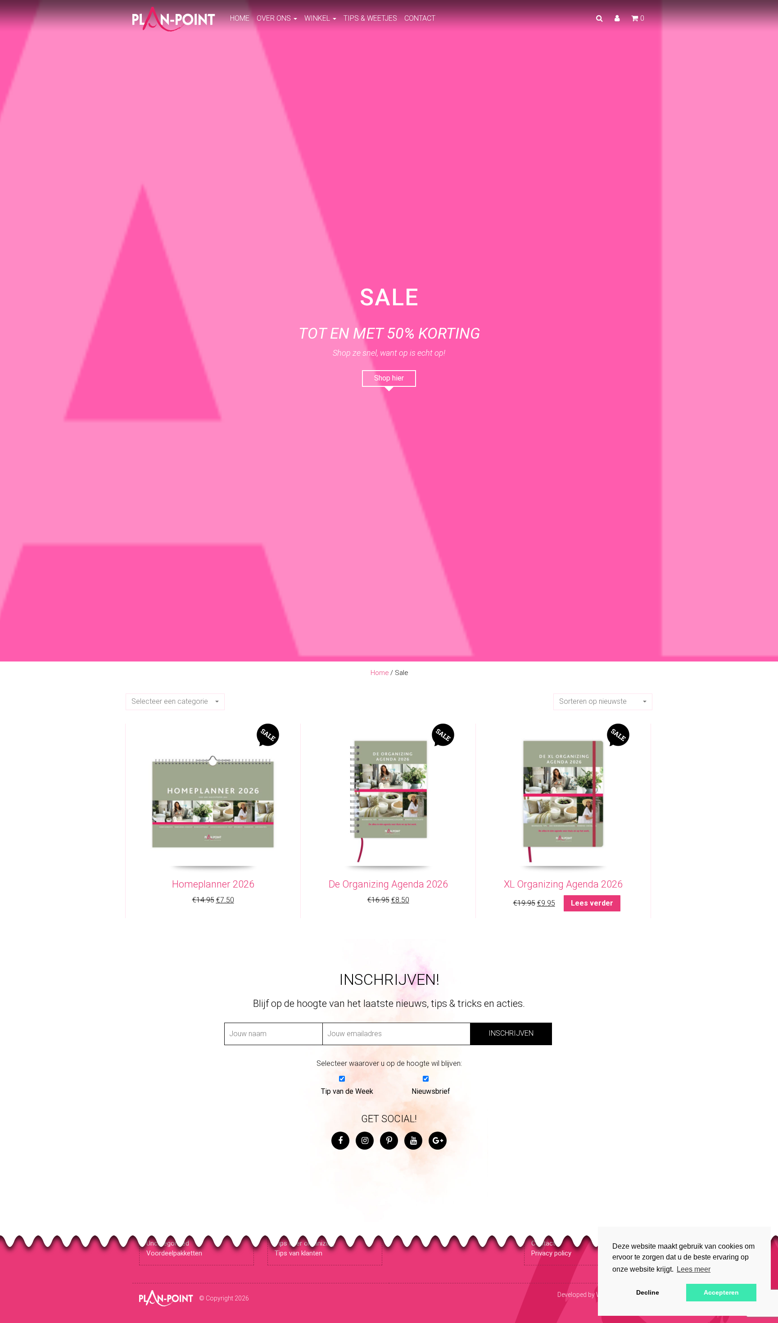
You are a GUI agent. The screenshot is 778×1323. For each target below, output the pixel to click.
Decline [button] (647, 1292)
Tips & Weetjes (370, 18)
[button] (175, 701)
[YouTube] (413, 1141)
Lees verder (592, 903)
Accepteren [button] (721, 1292)
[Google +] (438, 1141)
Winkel (318, 18)
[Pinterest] (389, 1141)
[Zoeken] (599, 18)
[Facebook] (340, 1141)
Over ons (275, 18)
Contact (419, 18)
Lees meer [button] (693, 1269)
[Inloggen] (617, 18)
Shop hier (389, 378)
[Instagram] (365, 1141)
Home (239, 18)
